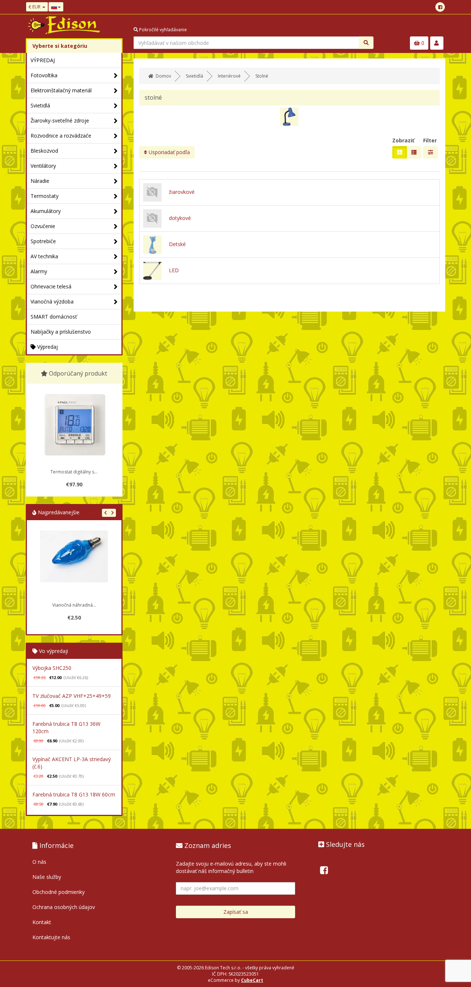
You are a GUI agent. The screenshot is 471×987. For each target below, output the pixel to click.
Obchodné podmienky (58, 891)
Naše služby (46, 876)
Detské (177, 244)
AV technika (44, 256)
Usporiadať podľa (168, 152)
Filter (430, 140)
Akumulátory (46, 210)
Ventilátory (43, 165)
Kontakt (41, 922)
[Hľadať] (366, 42)
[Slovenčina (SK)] (56, 6)
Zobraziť (403, 140)
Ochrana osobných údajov (63, 906)
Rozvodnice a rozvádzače (61, 135)
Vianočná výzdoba (52, 301)
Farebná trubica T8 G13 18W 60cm (73, 794)
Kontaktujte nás (51, 937)
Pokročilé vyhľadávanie (162, 29)
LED (174, 270)
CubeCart (252, 980)
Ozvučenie (43, 226)
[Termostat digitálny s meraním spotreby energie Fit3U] (74, 424)
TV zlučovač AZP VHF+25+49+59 (71, 695)
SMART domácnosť (54, 316)
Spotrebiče (43, 241)
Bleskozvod (44, 150)
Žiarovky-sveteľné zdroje (60, 120)
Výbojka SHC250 (51, 667)
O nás (39, 861)
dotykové (180, 217)
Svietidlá (40, 105)
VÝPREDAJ (43, 60)
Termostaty (45, 195)
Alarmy (39, 271)
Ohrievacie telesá (51, 286)
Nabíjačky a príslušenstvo (61, 331)
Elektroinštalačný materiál (61, 90)
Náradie (40, 180)
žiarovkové (182, 191)
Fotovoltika (44, 75)
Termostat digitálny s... (74, 472)
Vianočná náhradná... (74, 605)
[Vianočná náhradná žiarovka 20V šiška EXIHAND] (74, 564)
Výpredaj (47, 346)
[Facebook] (440, 7)
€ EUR (35, 7)
